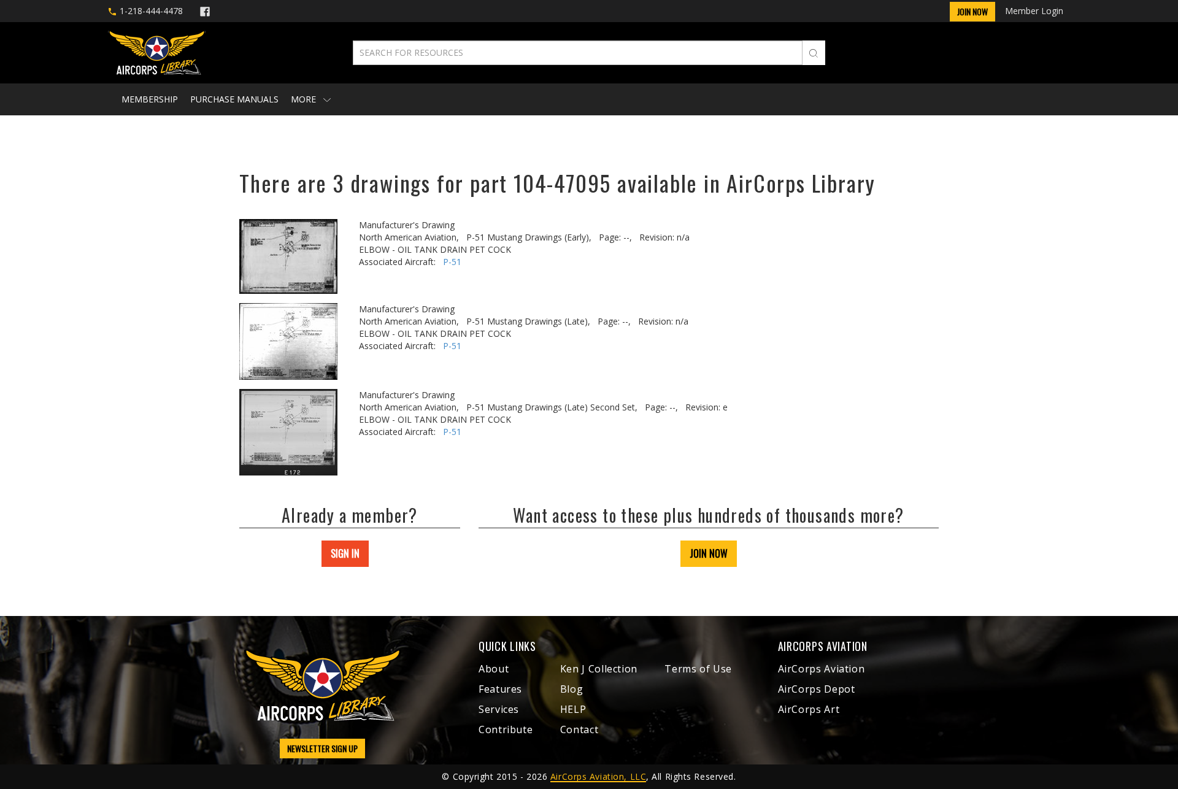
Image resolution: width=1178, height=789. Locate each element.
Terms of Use (698, 668)
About (494, 668)
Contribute (506, 729)
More (304, 99)
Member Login (1034, 11)
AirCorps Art (809, 709)
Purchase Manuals (234, 99)
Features (500, 689)
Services (499, 709)
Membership (149, 99)
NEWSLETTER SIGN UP (322, 748)
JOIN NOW (709, 553)
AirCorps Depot (816, 689)
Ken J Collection (598, 668)
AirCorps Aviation (821, 668)
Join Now (972, 11)
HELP (573, 709)
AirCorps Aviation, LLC (598, 776)
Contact (579, 729)
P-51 (452, 261)
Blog (571, 689)
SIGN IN (345, 553)
